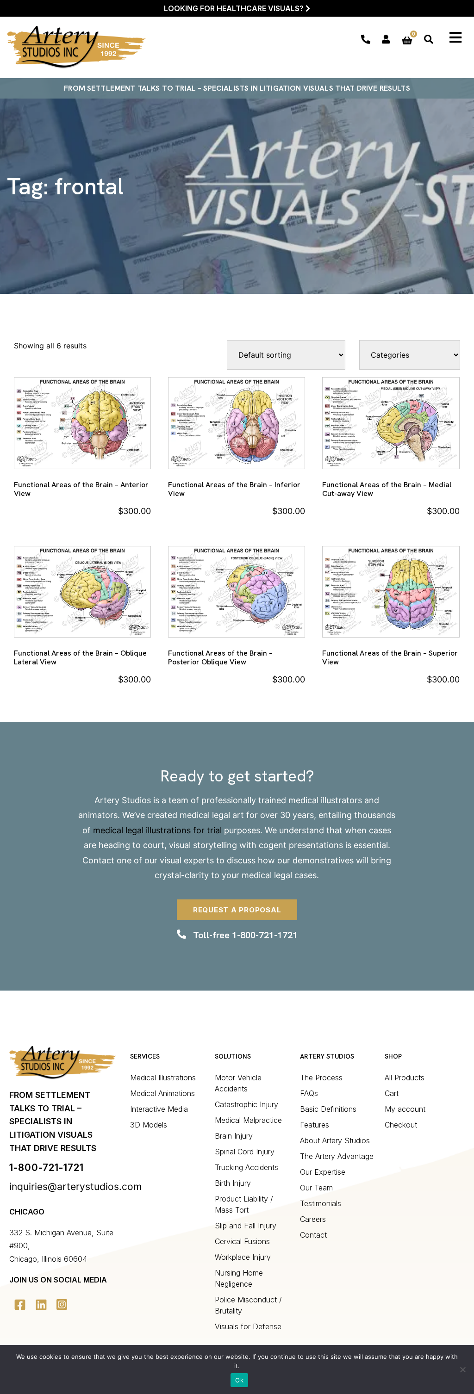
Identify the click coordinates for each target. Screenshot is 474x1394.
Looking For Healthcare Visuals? (235, 8)
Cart (392, 1093)
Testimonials (320, 1203)
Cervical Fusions (242, 1241)
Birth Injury (233, 1183)
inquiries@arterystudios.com (75, 1186)
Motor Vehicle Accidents (238, 1083)
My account (405, 1109)
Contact (98, 860)
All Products (404, 1077)
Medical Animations (162, 1093)
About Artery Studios (335, 1140)
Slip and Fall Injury (245, 1225)
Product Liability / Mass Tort (244, 1204)
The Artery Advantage (337, 1156)
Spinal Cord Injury (244, 1151)
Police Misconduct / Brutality (248, 1305)
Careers (313, 1219)
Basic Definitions (328, 1109)
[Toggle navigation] (456, 37)
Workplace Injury (243, 1257)
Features (314, 1124)
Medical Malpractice (248, 1120)
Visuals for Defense (248, 1326)
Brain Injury (234, 1135)
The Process (321, 1077)
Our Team (316, 1187)
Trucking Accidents (246, 1167)
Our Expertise (322, 1172)
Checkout (401, 1124)
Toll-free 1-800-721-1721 (245, 935)
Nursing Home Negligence (239, 1278)
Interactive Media (159, 1109)
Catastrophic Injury (246, 1104)
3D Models (148, 1124)
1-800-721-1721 (46, 1167)
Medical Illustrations (163, 1077)
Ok (239, 1380)
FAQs (309, 1093)
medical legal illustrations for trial (157, 830)
